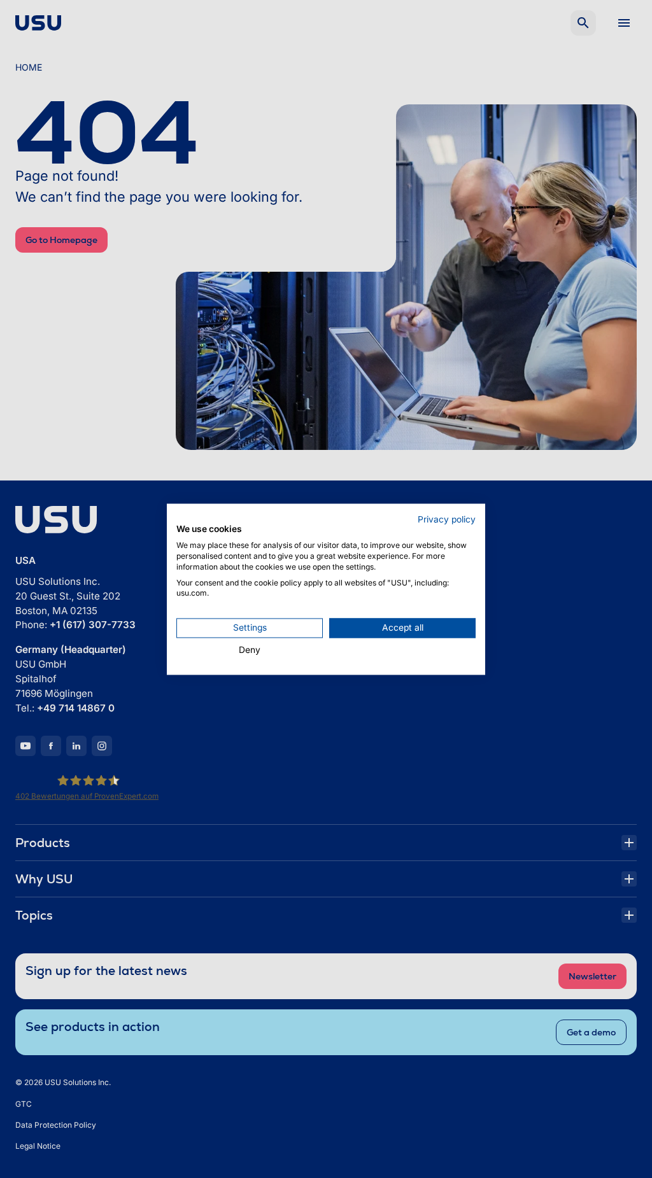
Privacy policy (447, 519)
